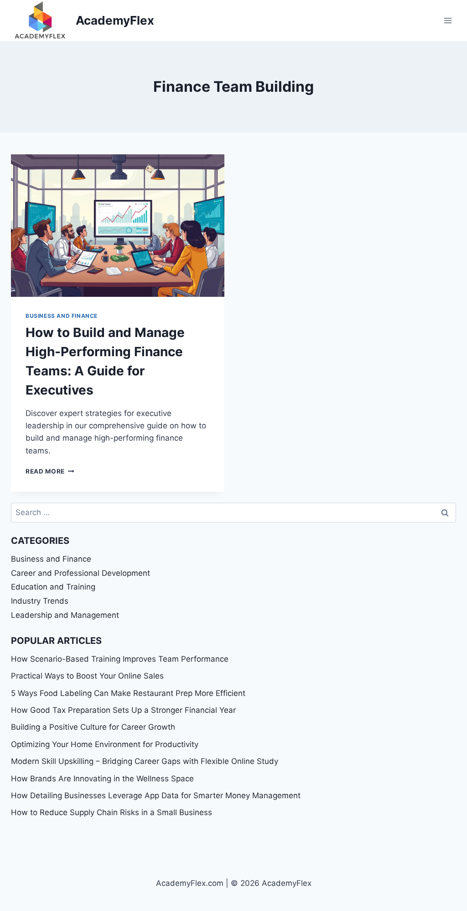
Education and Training (53, 586)
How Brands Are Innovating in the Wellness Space (102, 778)
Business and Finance (62, 315)
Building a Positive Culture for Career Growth (93, 727)
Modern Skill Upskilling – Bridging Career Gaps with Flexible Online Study (144, 761)
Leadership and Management (65, 615)
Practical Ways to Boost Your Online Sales (87, 675)
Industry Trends (39, 601)
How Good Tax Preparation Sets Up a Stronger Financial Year (123, 710)
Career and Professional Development (80, 573)
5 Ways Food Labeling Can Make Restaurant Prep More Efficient (128, 693)
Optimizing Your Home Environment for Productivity (104, 744)
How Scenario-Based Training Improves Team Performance (119, 659)
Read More (50, 471)
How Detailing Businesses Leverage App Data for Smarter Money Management (156, 795)
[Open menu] (447, 20)
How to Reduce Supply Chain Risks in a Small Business (111, 812)
